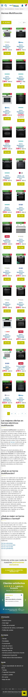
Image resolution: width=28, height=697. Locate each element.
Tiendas (4, 670)
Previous (2, 600)
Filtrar (7, 22)
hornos (12, 442)
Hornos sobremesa (7, 543)
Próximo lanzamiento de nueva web (14, 1)
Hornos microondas (7, 547)
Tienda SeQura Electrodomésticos (12, 657)
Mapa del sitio (6, 679)
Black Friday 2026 (7, 648)
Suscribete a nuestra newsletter (15, 570)
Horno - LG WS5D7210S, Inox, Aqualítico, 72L (20, 178)
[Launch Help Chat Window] (24, 693)
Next (25, 600)
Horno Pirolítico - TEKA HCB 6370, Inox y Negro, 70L (20, 368)
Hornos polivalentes (7, 548)
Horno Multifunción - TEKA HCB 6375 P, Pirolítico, (21, 337)
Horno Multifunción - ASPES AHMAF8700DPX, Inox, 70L (7, 274)
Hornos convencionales (8, 545)
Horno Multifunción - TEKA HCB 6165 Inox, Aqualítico (7, 147)
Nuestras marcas (7, 650)
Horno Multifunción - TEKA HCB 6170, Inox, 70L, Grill (7, 242)
